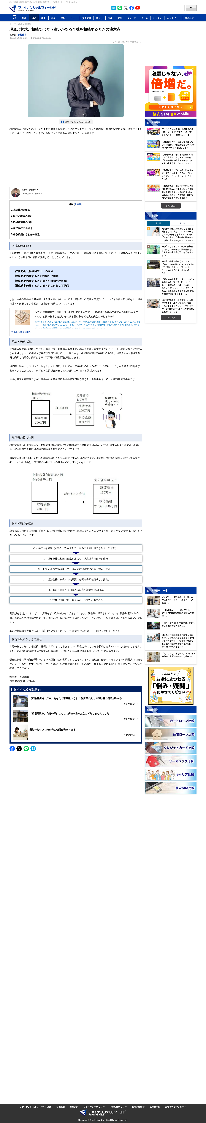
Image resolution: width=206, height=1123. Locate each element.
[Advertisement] (76, 163)
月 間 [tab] (182, 223)
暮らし (99, 18)
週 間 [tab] (158, 223)
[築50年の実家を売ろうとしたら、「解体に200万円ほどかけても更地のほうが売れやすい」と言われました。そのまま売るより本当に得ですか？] (153, 264)
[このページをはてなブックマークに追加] (114, 8)
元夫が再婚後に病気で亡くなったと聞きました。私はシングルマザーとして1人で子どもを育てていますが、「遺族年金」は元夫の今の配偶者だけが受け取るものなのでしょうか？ (178, 234)
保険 (63, 18)
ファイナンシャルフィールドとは (35, 1107)
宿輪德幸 (22, 34)
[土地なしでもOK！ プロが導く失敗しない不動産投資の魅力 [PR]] (171, 629)
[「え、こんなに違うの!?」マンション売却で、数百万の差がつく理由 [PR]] (171, 661)
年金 (53, 18)
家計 (120, 18)
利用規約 (74, 1107)
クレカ (144, 18)
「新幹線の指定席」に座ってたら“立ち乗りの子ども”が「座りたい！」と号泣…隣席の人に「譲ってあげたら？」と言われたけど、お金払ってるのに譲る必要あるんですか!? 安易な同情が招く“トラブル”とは (178, 286)
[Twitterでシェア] (19, 748)
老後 (110, 18)
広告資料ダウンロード (175, 1107)
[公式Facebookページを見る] (132, 8)
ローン (73, 18)
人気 (14, 18)
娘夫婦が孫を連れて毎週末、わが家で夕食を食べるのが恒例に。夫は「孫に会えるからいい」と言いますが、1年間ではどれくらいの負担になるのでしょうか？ (178, 306)
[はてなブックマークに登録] (33, 748)
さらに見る (171, 206)
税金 (43, 18)
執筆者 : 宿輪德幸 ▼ (30, 189)
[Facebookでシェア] (12, 748)
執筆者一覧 (155, 1107)
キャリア (131, 18)
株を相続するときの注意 (25, 234)
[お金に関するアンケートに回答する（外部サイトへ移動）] (170, 686)
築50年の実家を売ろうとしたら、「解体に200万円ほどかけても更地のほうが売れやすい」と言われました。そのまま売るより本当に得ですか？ (178, 267)
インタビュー (173, 18)
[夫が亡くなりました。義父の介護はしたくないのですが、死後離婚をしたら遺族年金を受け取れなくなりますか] (153, 249)
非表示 (78, 204)
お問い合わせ (138, 1107)
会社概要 (60, 1107)
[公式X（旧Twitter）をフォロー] (126, 8)
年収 (24, 18)
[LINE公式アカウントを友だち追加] (120, 8)
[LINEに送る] (26, 748)
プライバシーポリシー (94, 1107)
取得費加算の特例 (21, 222)
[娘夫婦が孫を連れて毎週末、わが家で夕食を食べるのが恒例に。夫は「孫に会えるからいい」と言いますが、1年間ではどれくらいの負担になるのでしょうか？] (153, 303)
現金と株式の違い (21, 216)
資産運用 (86, 18)
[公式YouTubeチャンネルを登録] (138, 8)
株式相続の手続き (21, 228)
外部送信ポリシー (118, 1107)
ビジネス (157, 18)
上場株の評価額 (20, 210)
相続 (34, 18)
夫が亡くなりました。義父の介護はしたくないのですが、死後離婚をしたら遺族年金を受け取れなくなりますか (177, 250)
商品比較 (189, 18)
